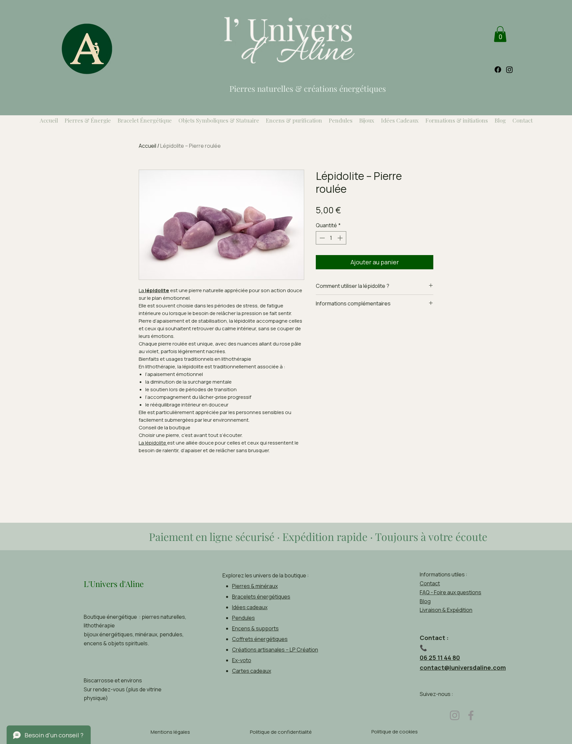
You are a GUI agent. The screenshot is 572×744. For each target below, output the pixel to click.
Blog (425, 601)
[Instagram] (454, 715)
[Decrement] (321, 238)
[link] (500, 34)
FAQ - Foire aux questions (450, 592)
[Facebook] (470, 715)
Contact (430, 583)
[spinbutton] (331, 238)
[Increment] (340, 238)
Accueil (147, 145)
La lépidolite (153, 442)
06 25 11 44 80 (440, 658)
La (154, 290)
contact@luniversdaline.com (463, 667)
